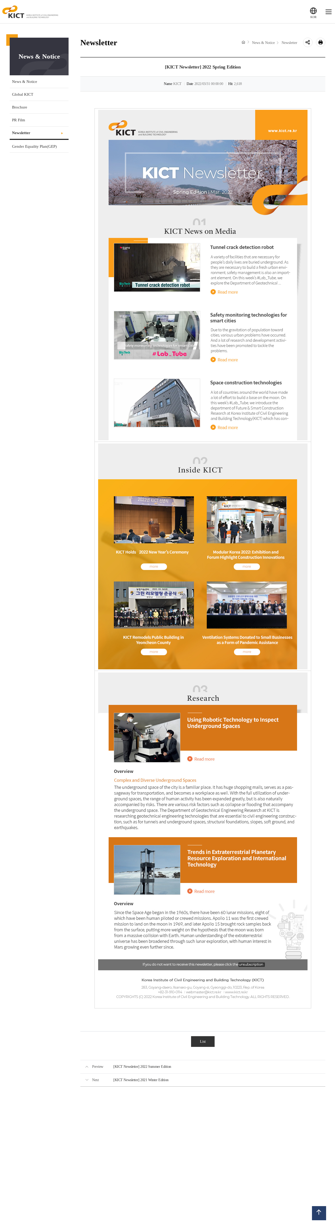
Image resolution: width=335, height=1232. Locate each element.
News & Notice (24, 81)
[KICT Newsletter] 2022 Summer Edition (142, 1066)
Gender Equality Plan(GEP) (34, 146)
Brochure (19, 107)
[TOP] (319, 1212)
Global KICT (22, 94)
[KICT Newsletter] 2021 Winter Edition (141, 1080)
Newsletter (21, 132)
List (203, 1041)
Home (243, 42)
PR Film (18, 120)
